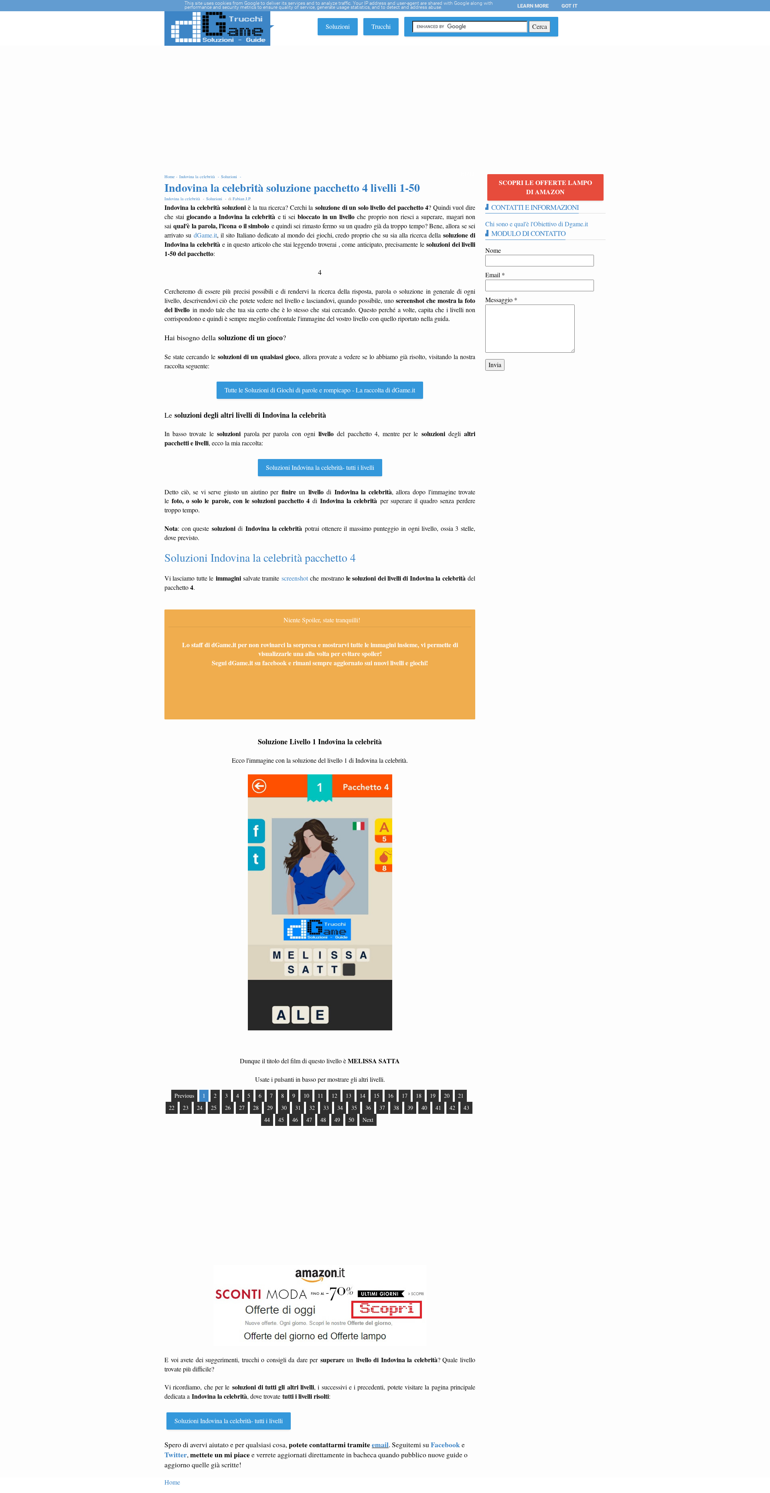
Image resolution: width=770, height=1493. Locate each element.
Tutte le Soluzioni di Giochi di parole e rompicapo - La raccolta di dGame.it (320, 390)
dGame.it (205, 235)
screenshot (295, 578)
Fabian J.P (241, 198)
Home (172, 1482)
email (380, 1444)
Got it (569, 6)
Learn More (533, 6)
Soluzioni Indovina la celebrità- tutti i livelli (320, 467)
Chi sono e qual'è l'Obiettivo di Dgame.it (536, 223)
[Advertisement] (385, 106)
